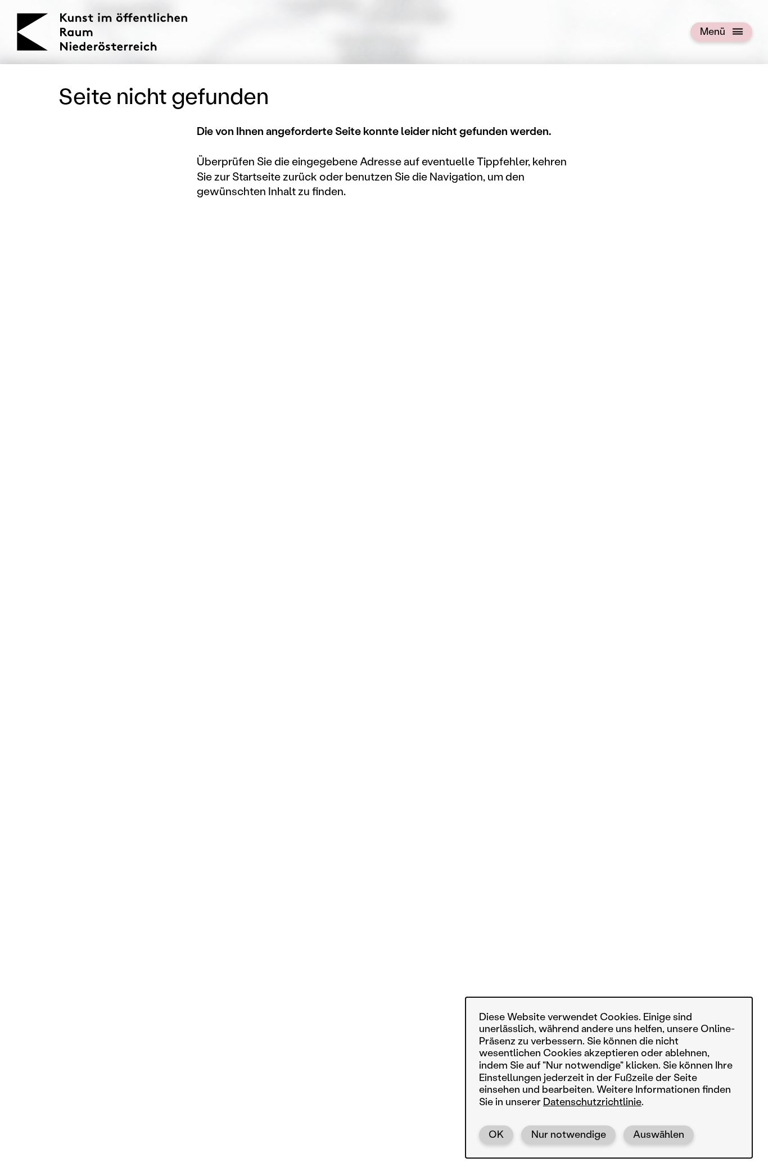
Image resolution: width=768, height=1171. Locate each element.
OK (496, 1134)
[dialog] (609, 1077)
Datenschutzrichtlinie (592, 1101)
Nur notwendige (568, 1134)
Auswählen (658, 1134)
